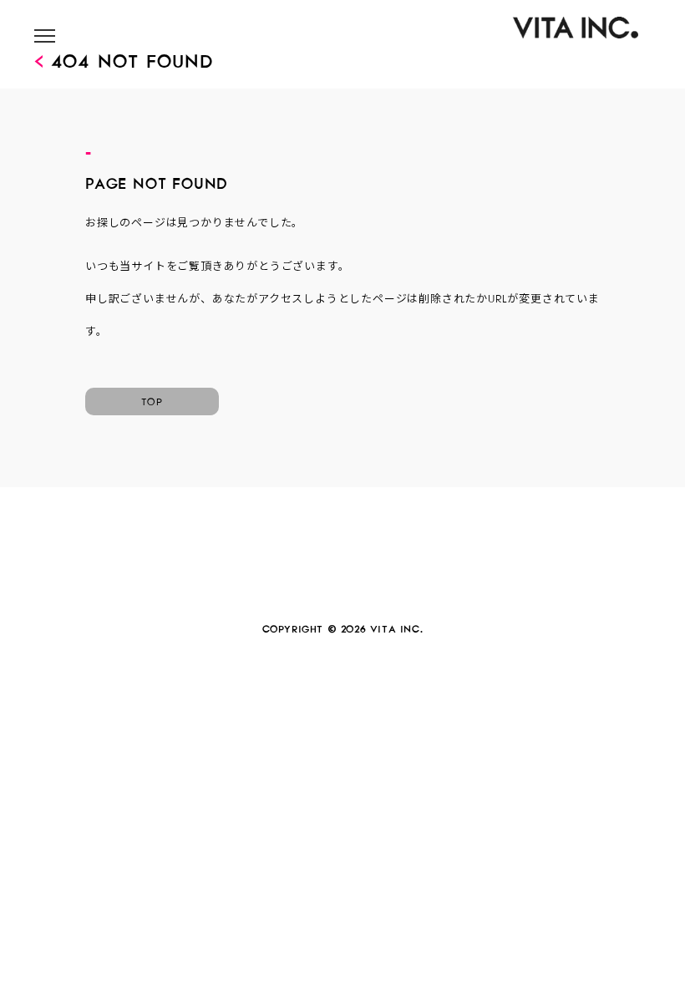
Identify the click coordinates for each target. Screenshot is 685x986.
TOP (152, 399)
